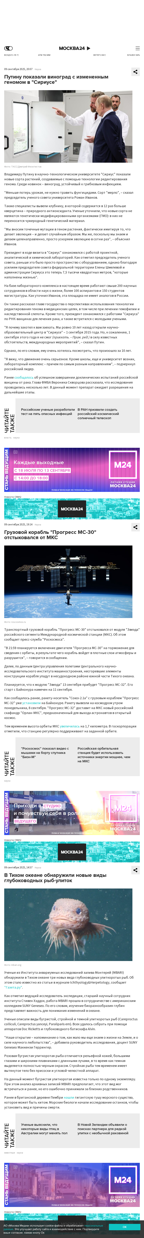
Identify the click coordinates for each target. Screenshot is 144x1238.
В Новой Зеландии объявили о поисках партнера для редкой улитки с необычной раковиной (103, 1129)
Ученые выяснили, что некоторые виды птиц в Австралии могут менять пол (44, 1129)
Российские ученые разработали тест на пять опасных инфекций (48, 412)
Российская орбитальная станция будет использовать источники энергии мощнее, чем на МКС (104, 754)
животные (9, 1153)
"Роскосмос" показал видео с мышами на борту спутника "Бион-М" (45, 752)
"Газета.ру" (13, 987)
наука (16, 437)
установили (31, 703)
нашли (69, 1097)
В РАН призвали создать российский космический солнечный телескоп (98, 414)
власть (8, 437)
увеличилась (70, 726)
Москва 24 (72, 48)
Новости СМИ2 (12, 496)
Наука (38, 69)
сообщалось (24, 377)
